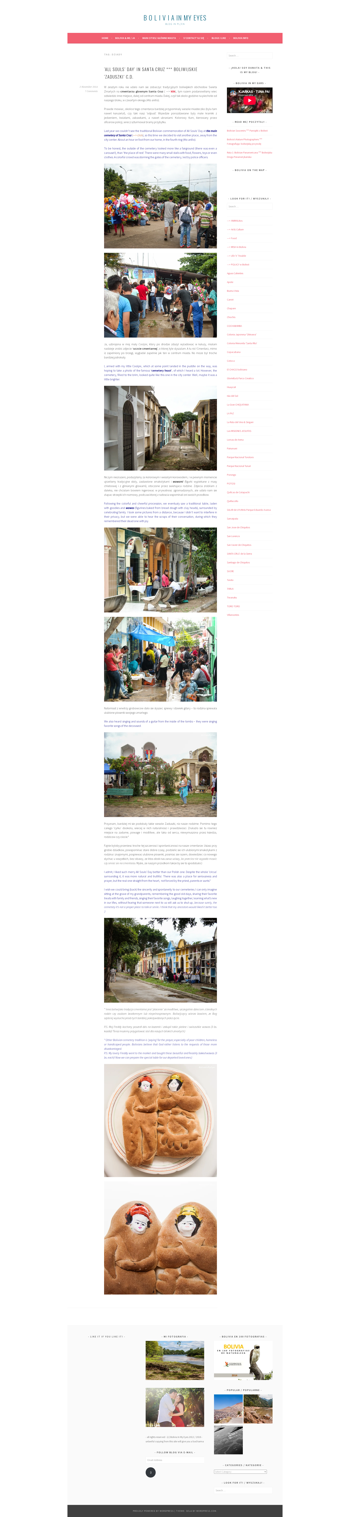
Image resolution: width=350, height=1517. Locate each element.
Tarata (230, 580)
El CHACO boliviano (237, 369)
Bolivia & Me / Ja (125, 38)
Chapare (231, 308)
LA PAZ (230, 413)
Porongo (231, 474)
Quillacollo (232, 501)
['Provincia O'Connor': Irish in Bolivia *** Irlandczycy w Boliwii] (258, 1409)
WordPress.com (206, 1511)
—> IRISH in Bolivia (236, 247)
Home (105, 38)
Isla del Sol (232, 395)
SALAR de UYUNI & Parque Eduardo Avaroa (249, 509)
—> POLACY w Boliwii (238, 264)
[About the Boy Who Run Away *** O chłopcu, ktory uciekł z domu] (228, 1409)
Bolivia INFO (240, 38)
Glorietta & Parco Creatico (240, 378)
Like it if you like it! (106, 1336)
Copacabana (233, 352)
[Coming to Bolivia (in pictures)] (228, 1440)
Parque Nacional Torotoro (240, 457)
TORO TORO (233, 606)
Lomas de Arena (235, 439)
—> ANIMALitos (234, 220)
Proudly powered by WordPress (153, 1511)
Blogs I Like (219, 38)
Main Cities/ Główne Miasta (159, 38)
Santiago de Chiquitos (238, 562)
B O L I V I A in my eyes (175, 17)
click (140, 135)
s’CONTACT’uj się (193, 38)
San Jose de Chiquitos (238, 527)
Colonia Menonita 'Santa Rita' (242, 343)
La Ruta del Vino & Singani (240, 422)
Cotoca (231, 360)
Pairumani (232, 448)
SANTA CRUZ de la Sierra (239, 553)
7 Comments (91, 91)
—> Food (232, 238)
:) (150, 1472)
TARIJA (230, 588)
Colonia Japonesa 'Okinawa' (241, 334)
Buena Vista (233, 290)
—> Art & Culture (235, 229)
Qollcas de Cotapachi (238, 492)
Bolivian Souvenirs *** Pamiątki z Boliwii (247, 130)
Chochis (231, 317)
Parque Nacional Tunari (239, 466)
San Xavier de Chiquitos (239, 545)
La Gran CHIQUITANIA (238, 404)
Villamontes (233, 614)
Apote (230, 282)
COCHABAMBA (234, 326)
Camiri (230, 299)
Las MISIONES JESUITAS (239, 431)
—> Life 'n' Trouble (236, 255)
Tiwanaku (232, 597)
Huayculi (231, 387)
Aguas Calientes (235, 273)
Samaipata (232, 518)
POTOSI (231, 483)
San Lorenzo (233, 536)
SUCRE (230, 571)
